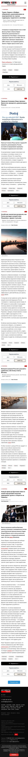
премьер (4, 658)
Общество (18, 704)
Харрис (10, 69)
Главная (8, 712)
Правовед (3, 707)
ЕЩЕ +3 (9, 467)
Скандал (17, 709)
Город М (8, 707)
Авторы (18, 712)
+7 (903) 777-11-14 (13, 739)
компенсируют (5, 646)
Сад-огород (13, 707)
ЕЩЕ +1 (17, 190)
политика (11, 656)
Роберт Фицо (12, 188)
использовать (4, 548)
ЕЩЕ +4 (16, 658)
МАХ (8, 89)
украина (10, 658)
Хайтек (12, 709)
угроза (16, 465)
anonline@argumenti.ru (6, 701)
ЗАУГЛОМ (18, 107)
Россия (3, 190)
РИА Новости (20, 25)
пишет (2, 294)
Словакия (4, 188)
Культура (21, 706)
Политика (5, 9)
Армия (9, 709)
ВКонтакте (19, 85)
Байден (16, 69)
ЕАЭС (3, 345)
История (19, 707)
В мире (13, 704)
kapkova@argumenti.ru (14, 741)
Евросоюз (19, 188)
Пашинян (4, 342)
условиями (5, 750)
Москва (4, 467)
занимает (9, 650)
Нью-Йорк (5, 72)
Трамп (4, 69)
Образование (4, 709)
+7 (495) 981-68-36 (6, 699)
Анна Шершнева (4, 501)
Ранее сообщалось (7, 62)
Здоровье (7, 706)
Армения (16, 342)
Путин (10, 342)
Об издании (3, 712)
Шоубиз (23, 704)
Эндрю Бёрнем (19, 656)
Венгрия (4, 465)
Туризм (16, 706)
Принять (14, 754)
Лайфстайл (12, 706)
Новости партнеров (5, 714)
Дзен (8, 85)
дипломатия (11, 190)
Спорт (2, 706)
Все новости (13, 712)
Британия (4, 656)
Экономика (8, 704)
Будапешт (22, 465)
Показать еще (14, 682)
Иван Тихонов (14, 225)
